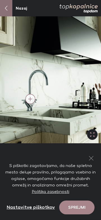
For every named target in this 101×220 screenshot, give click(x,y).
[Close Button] (91, 158)
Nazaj (21, 8)
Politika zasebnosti (50, 191)
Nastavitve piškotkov (31, 207)
